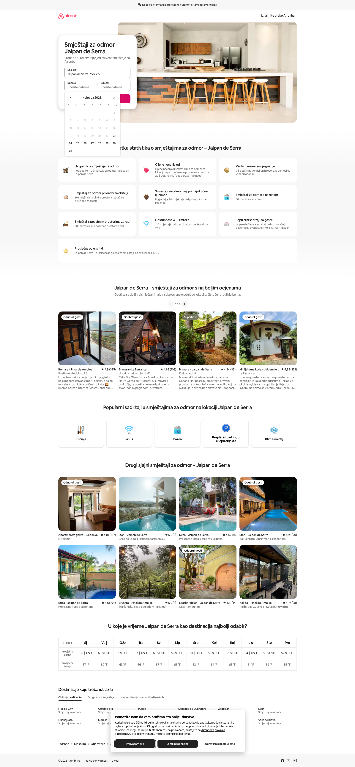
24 (70, 143)
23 (114, 135)
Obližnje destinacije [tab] (70, 697)
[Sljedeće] (184, 304)
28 (99, 143)
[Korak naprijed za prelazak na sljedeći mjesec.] (114, 98)
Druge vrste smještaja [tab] (101, 697)
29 (106, 143)
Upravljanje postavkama (220, 744)
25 (77, 143)
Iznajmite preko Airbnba (278, 16)
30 (114, 143)
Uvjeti (115, 760)
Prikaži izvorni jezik (206, 5)
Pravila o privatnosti (96, 760)
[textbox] (80, 87)
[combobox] (97, 74)
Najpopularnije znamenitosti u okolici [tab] (143, 697)
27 (92, 143)
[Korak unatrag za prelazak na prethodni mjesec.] (71, 98)
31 (70, 151)
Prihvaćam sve (135, 744)
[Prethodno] (171, 304)
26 (84, 143)
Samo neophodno (178, 744)
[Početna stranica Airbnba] (67, 15)
